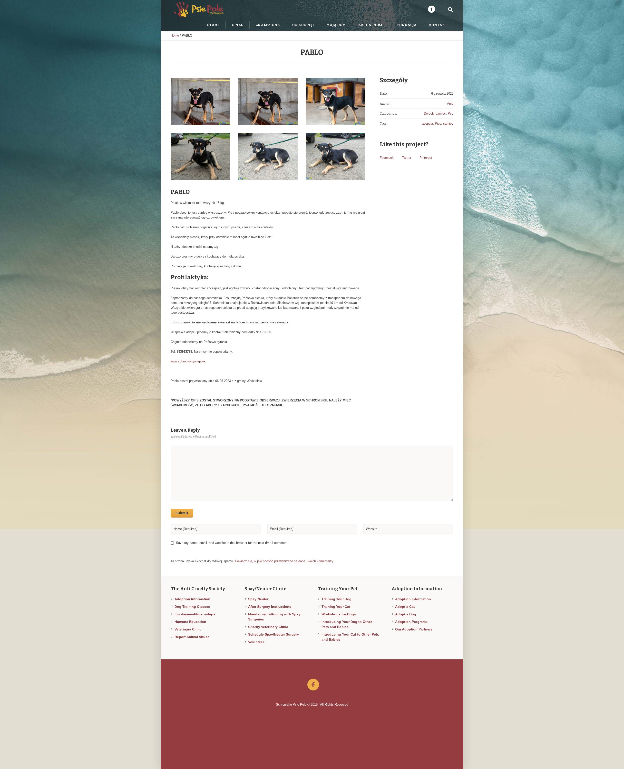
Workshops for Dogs (339, 614)
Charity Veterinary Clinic (268, 627)
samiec (448, 123)
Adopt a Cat (405, 607)
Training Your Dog (336, 599)
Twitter (406, 158)
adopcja (427, 123)
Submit (182, 513)
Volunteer (256, 642)
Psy (450, 113)
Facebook (387, 158)
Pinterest (425, 158)
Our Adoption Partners (413, 629)
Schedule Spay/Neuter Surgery (273, 634)
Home (175, 35)
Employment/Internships (195, 614)
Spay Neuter (258, 599)
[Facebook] (431, 9)
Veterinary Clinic (188, 629)
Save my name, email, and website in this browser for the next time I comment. (232, 543)
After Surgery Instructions (269, 607)
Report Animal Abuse (192, 637)
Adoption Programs (411, 622)
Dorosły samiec (435, 113)
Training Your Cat (336, 607)
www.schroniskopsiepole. (188, 361)
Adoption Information (192, 599)
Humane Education (190, 622)
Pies (438, 123)
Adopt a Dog (405, 614)
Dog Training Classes (192, 607)
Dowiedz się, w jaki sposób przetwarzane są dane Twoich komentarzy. (284, 561)
